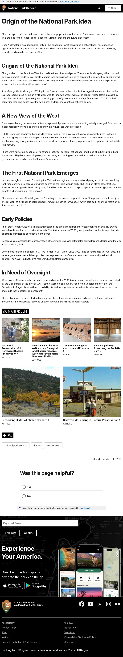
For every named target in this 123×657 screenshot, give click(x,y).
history (37, 445)
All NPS (28, 533)
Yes (29, 486)
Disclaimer (69, 632)
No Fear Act (70, 627)
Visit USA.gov (80, 650)
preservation (53, 445)
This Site (10, 533)
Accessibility (8, 622)
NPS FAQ (69, 622)
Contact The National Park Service (20, 642)
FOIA (4, 632)
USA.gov (68, 642)
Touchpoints (85, 507)
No (29, 496)
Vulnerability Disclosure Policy (80, 637)
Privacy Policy (9, 627)
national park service (15, 445)
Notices (6, 637)
